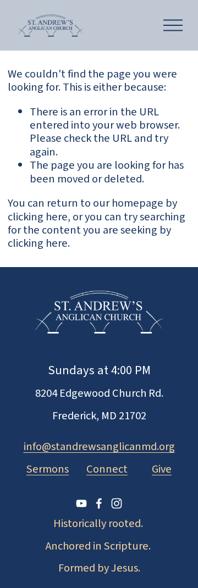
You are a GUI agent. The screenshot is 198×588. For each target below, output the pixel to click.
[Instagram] (116, 503)
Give (162, 469)
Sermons (47, 469)
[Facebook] (99, 503)
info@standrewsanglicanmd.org (99, 446)
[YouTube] (81, 503)
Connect (107, 469)
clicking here (38, 217)
